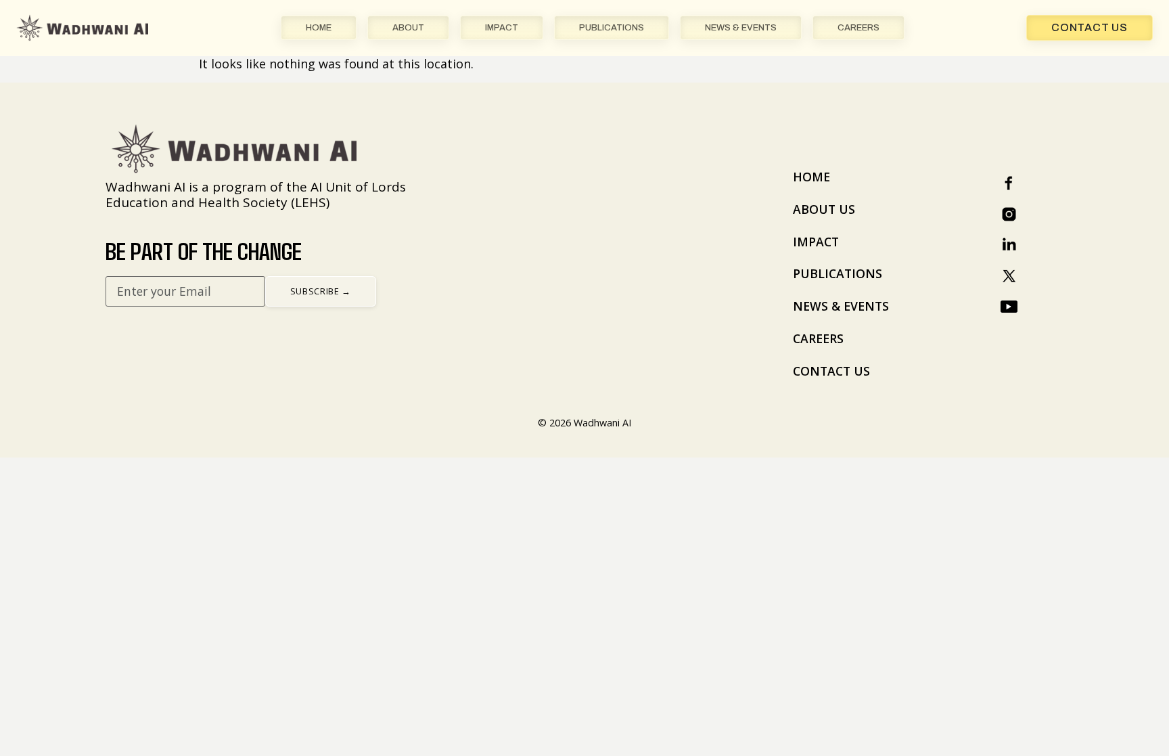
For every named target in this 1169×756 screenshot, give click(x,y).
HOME (318, 27)
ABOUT (408, 27)
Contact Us (1089, 27)
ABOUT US (824, 209)
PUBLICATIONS (611, 27)
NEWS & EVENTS (741, 27)
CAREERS (858, 27)
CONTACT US (831, 371)
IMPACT (501, 27)
